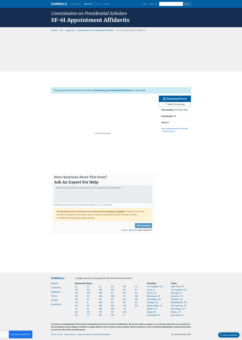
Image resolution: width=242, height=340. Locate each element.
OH (112, 312)
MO (100, 309)
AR (76, 299)
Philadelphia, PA (179, 302)
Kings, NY (151, 312)
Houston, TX (177, 296)
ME (100, 289)
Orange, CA (152, 302)
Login (144, 4)
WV (136, 299)
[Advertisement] (126, 52)
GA (88, 289)
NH (112, 289)
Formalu (59, 4)
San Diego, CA (154, 299)
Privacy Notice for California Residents (93, 334)
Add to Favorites (176, 104)
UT (136, 286)
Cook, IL (151, 289)
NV (112, 286)
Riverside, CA (153, 315)
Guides (106, 4)
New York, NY (177, 286)
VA (136, 293)
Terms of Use (57, 334)
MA (100, 296)
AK (76, 289)
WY (136, 305)
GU (88, 293)
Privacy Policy (70, 334)
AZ (76, 296)
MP (112, 309)
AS (76, 293)
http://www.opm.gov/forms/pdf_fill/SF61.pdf (174, 129)
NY (112, 299)
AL (76, 286)
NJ (112, 293)
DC (76, 315)
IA (88, 309)
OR (124, 286)
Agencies (88, 4)
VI (124, 315)
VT (136, 289)
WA (136, 296)
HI (88, 296)
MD (100, 293)
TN (124, 305)
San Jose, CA (177, 315)
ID (88, 299)
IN (88, 305)
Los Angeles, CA (155, 286)
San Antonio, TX (179, 305)
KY (88, 315)
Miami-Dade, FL (154, 305)
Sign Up (153, 4)
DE (76, 312)
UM (124, 312)
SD (124, 302)
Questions (56, 304)
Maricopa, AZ (153, 296)
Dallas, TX (152, 309)
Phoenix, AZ (177, 299)
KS (88, 312)
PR (124, 293)
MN (100, 302)
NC (112, 302)
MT (100, 312)
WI (136, 302)
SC (124, 299)
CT (76, 309)
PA (124, 289)
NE (100, 315)
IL (88, 302)
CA (76, 302)
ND (112, 305)
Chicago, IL (176, 293)
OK (112, 315)
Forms (98, 4)
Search (187, 4)
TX (124, 309)
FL (88, 286)
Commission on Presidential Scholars (89, 13)
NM (112, 296)
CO (76, 305)
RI (124, 296)
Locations (75, 4)
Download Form (176, 98)
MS (100, 305)
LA (100, 286)
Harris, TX (152, 293)
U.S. (143, 90)
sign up (132, 230)
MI (100, 299)
